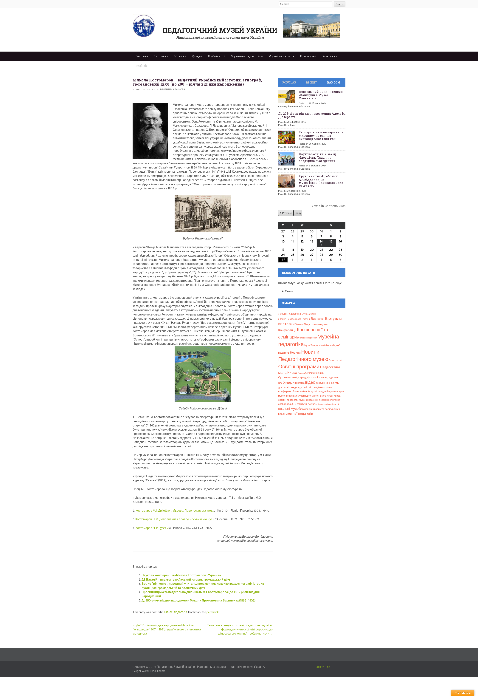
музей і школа (319, 396)
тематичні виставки (307, 404)
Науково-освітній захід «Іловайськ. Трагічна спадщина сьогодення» (317, 157)
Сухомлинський (314, 373)
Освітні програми (298, 366)
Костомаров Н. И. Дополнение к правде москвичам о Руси (174, 519)
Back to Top (322, 667)
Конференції (287, 330)
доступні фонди (287, 387)
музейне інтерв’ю (336, 391)
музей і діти (304, 395)
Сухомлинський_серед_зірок (295, 377)
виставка (300, 382)
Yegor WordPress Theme (149, 671)
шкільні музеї (289, 408)
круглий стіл (305, 387)
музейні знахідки (287, 395)
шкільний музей (332, 404)
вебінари (286, 382)
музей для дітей (319, 391)
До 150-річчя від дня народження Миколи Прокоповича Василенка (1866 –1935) (198, 600)
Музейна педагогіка (247, 56)
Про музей (308, 56)
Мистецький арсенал (307, 337)
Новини (180, 56)
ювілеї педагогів (300, 413)
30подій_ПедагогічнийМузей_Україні (297, 313)
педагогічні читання (329, 399)
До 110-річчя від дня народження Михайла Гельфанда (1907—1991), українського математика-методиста (167, 629)
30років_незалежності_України (294, 319)
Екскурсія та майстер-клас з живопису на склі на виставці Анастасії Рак (321, 135)
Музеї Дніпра (311, 345)
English (141, 66)
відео (310, 382)
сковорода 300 (287, 404)
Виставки (161, 56)
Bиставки (318, 319)
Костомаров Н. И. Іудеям (152, 528)
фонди (321, 404)
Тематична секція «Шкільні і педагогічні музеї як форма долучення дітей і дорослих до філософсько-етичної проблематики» (240, 629)
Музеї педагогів (281, 56)
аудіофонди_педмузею (326, 377)
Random (333, 82)
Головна (141, 56)
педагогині (313, 400)
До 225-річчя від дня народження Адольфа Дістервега (311, 115)
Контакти (329, 56)
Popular (289, 82)
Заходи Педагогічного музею (311, 324)
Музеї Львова (326, 345)
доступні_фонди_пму (327, 382)
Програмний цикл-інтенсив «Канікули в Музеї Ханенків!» (321, 95)
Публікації (216, 56)
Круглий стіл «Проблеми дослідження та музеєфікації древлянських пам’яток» (321, 181)
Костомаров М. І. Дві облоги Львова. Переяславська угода (175, 511)
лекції (316, 387)
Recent (311, 82)
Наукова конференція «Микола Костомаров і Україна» (181, 575)
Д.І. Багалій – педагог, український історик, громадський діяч (186, 579)
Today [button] (297, 212)
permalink (213, 612)
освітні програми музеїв (292, 399)
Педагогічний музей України (219, 30)
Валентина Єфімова (172, 89)
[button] (285, 213)
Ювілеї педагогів (175, 612)
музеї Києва (333, 395)
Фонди (197, 56)
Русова (301, 373)
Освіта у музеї (335, 360)
